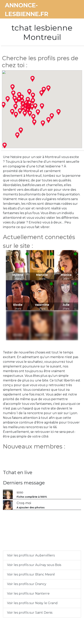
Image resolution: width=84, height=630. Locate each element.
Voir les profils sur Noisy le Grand (32, 603)
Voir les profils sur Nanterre (28, 593)
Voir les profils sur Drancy (26, 584)
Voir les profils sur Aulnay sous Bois (34, 565)
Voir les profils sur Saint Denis (29, 612)
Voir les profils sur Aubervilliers (31, 555)
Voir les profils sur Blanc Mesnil (31, 574)
